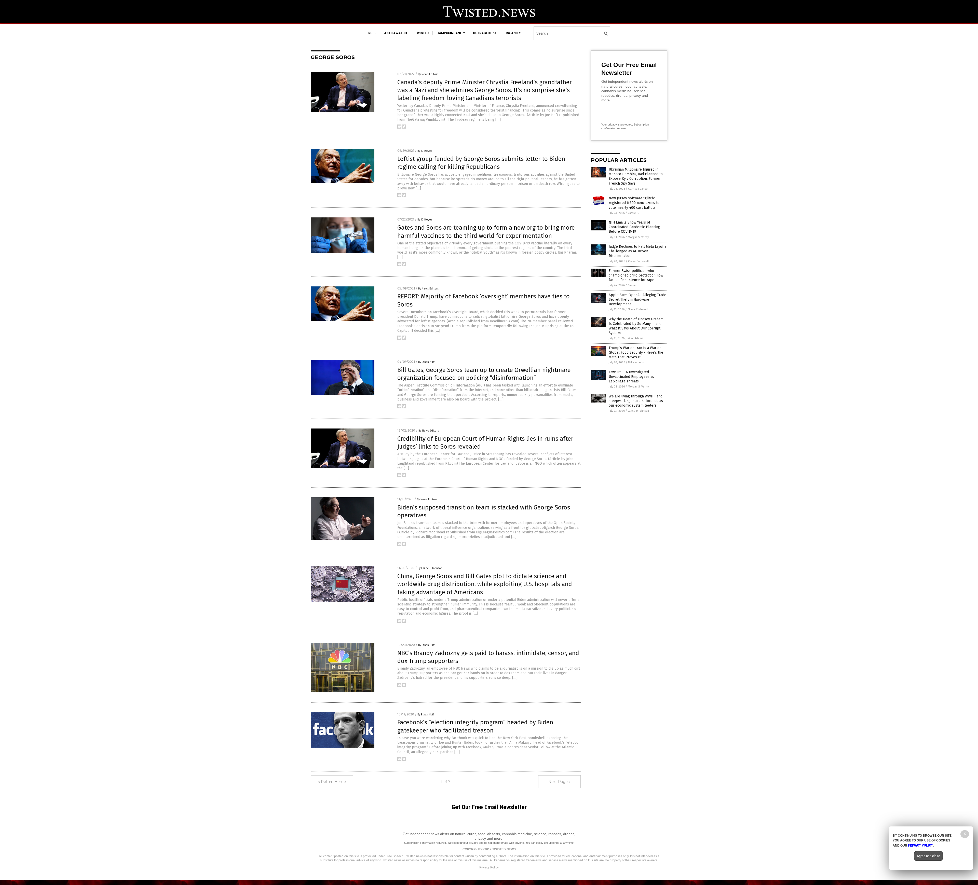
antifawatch (395, 33)
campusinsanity (451, 33)
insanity (513, 33)
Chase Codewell (638, 261)
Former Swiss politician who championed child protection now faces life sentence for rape (636, 275)
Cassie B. (633, 213)
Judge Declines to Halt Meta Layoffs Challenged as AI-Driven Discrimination (638, 251)
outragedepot (485, 33)
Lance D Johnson (638, 410)
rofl (372, 33)
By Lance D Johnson (430, 568)
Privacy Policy (489, 867)
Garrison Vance (638, 188)
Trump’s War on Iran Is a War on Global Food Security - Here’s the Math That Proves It (636, 352)
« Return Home (332, 781)
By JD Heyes (424, 151)
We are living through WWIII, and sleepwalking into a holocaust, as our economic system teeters (636, 401)
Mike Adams (635, 338)
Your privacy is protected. (617, 124)
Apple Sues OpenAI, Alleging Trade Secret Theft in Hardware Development (637, 299)
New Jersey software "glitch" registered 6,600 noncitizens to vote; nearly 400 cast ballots (634, 203)
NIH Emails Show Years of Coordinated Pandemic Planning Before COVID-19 (634, 227)
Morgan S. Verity (638, 237)
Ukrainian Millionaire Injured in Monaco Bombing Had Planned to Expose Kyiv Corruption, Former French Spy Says (636, 176)
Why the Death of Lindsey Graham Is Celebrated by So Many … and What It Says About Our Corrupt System (636, 326)
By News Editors (428, 74)
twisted (422, 33)
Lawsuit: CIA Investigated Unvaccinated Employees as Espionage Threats (631, 376)
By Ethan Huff (426, 362)
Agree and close (928, 856)
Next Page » (559, 781)
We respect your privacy (462, 842)
